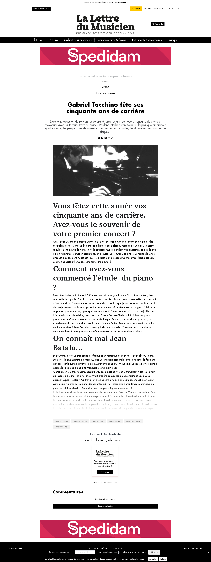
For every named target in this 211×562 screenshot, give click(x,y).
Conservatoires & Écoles (112, 40)
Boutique (147, 9)
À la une (38, 40)
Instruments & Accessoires (147, 40)
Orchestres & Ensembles (78, 40)
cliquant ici (122, 2)
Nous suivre (159, 9)
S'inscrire (154, 552)
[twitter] (102, 138)
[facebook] (99, 138)
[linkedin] (105, 138)
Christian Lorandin (107, 93)
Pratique (173, 40)
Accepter (153, 559)
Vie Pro (53, 40)
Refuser (163, 559)
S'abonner (105, 472)
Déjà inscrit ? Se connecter (105, 499)
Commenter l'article (105, 506)
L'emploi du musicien (41, 9)
